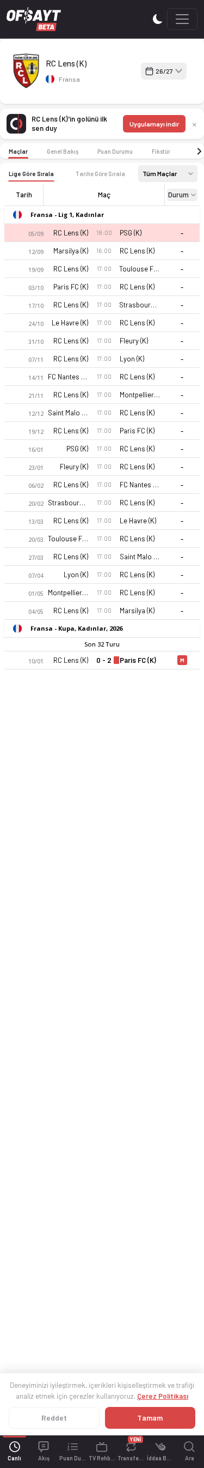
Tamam (150, 1417)
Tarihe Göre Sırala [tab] (100, 173)
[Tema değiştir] (158, 18)
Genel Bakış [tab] (62, 151)
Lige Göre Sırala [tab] (31, 173)
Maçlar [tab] (18, 151)
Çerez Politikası (162, 1396)
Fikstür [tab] (161, 151)
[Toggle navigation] (182, 19)
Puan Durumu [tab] (115, 151)
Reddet (54, 1417)
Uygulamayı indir (154, 124)
